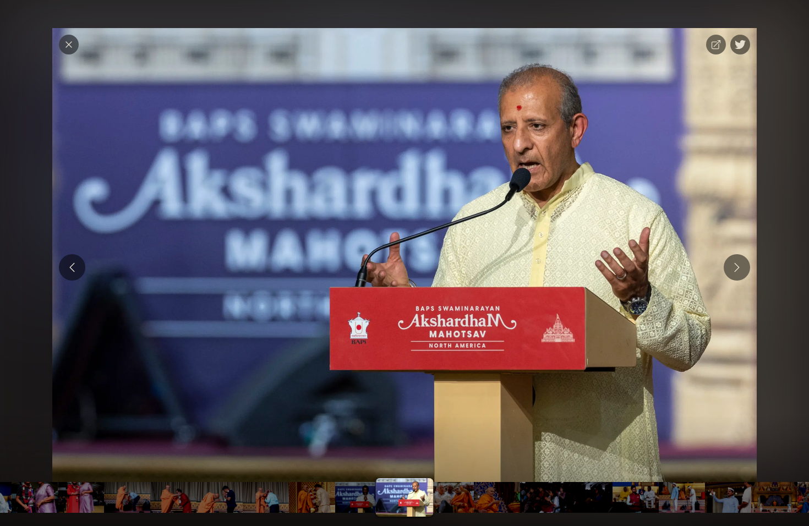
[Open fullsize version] (716, 44)
